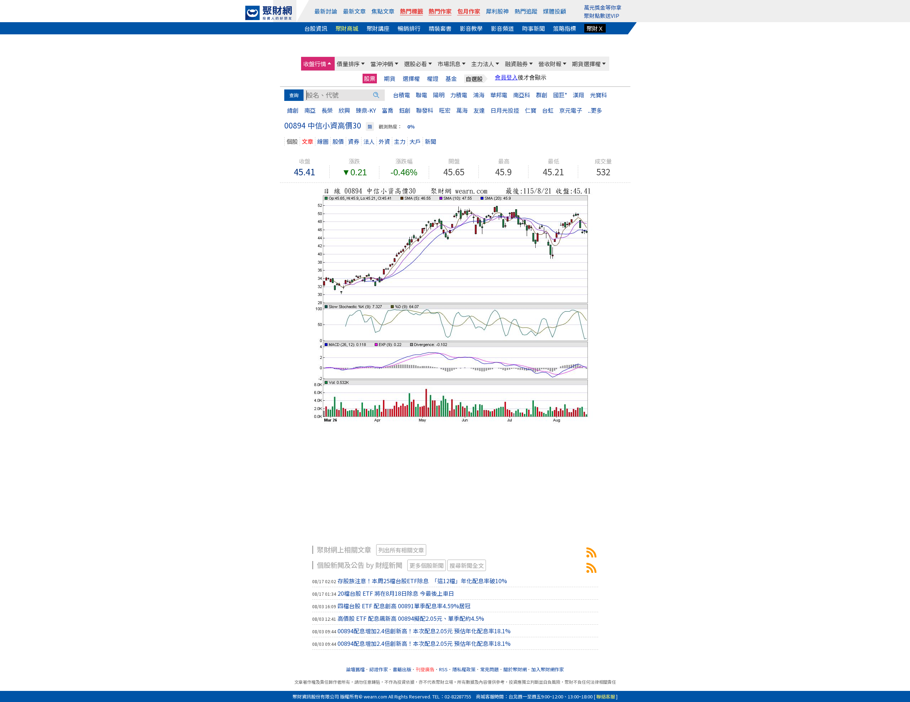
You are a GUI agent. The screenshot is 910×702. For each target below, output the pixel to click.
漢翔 (578, 95)
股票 (369, 78)
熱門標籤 (411, 11)
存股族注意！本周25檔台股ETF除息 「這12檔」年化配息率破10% (422, 580)
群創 (541, 95)
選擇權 (411, 78)
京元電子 (570, 110)
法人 (369, 141)
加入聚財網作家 (547, 669)
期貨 (389, 78)
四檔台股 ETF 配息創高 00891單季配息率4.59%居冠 (404, 605)
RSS (443, 669)
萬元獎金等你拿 (602, 7)
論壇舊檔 (355, 669)
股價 (338, 141)
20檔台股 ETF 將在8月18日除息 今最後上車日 (396, 593)
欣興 (344, 110)
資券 (353, 141)
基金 (451, 78)
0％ (411, 126)
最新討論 (325, 11)
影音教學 (471, 28)
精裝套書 (440, 28)
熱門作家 (440, 11)
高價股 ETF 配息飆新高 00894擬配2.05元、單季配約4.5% (411, 618)
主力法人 (482, 64)
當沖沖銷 (381, 64)
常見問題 (489, 669)
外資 (384, 141)
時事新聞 (533, 28)
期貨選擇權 (586, 64)
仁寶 (530, 110)
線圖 (323, 141)
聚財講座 (378, 28)
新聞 (430, 141)
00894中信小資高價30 (591, 552)
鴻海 (478, 95)
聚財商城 (346, 28)
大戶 (415, 141)
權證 (432, 78)
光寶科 (598, 95)
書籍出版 (402, 669)
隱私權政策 (464, 669)
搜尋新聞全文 (466, 565)
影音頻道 (502, 28)
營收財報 (549, 64)
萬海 (462, 110)
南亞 (310, 110)
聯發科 (424, 110)
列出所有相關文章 (401, 550)
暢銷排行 (409, 28)
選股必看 (415, 64)
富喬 (387, 110)
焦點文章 (383, 11)
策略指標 (564, 28)
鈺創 (404, 110)
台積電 (401, 95)
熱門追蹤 (526, 11)
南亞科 (521, 95)
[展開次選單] (329, 63)
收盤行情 (314, 64)
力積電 (458, 95)
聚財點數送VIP (601, 15)
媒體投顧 (554, 11)
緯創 (293, 110)
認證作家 (378, 669)
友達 (479, 110)
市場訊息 (449, 64)
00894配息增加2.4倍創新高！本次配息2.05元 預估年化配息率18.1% (424, 631)
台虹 (548, 110)
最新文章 (354, 11)
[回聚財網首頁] (268, 12)
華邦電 (498, 95)
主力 (399, 141)
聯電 (421, 95)
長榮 (327, 110)
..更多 (595, 110)
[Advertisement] (455, 488)
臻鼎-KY (366, 110)
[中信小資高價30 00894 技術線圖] (455, 304)
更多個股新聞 (426, 565)
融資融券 (516, 64)
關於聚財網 (515, 669)
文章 (307, 141)
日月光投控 (505, 110)
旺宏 (445, 110)
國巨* (560, 95)
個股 (292, 141)
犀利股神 (497, 11)
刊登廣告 (425, 669)
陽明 (438, 95)
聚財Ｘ (595, 28)
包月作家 (468, 11)
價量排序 (348, 64)
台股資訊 (315, 28)
